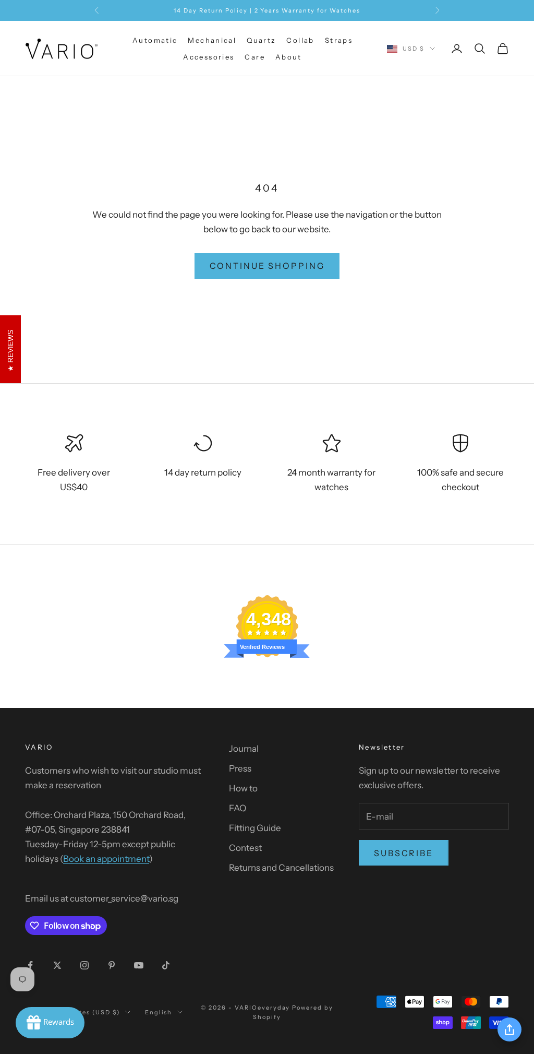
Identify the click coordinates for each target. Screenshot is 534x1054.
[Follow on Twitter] (57, 965)
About (288, 57)
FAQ (237, 808)
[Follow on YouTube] (139, 965)
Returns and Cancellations (281, 867)
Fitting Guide (255, 828)
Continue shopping (267, 265)
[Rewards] (50, 1022)
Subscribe (403, 853)
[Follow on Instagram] (84, 965)
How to (243, 788)
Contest (245, 848)
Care (255, 57)
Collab (300, 40)
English (159, 1012)
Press (240, 768)
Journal (244, 748)
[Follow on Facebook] (30, 965)
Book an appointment (106, 859)
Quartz (261, 40)
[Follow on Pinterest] (111, 965)
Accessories (208, 57)
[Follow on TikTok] (166, 965)
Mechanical (212, 40)
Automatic (154, 40)
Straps (339, 40)
